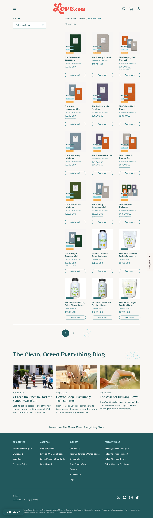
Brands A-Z (18, 454)
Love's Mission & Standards (52, 459)
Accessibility (75, 474)
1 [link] (65, 333)
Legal (72, 479)
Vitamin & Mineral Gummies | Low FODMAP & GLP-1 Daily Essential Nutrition (102, 255)
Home (67, 19)
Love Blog (17, 459)
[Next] (136, 355)
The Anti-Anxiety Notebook (72, 156)
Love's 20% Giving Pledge (51, 454)
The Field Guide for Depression (73, 58)
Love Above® (46, 464)
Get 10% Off (13, 511)
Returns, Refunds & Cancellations (85, 454)
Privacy (27, 499)
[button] (15, 9)
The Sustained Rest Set (102, 155)
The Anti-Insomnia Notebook (100, 107)
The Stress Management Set (72, 107)
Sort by (16, 19)
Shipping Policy (77, 459)
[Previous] (128, 355)
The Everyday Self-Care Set (127, 58)
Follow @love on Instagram (117, 448)
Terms (35, 499)
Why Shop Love (47, 448)
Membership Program (22, 448)
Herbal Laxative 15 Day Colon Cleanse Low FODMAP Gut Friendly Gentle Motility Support (75, 304)
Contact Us (75, 448)
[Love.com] (69, 8)
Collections (79, 19)
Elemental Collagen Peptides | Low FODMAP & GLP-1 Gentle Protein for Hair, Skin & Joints (129, 304)
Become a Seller (20, 464)
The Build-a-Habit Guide (127, 107)
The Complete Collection (125, 205)
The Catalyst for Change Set (126, 156)
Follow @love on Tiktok (115, 459)
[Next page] (87, 333)
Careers (73, 469)
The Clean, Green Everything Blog (59, 354)
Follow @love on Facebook (117, 464)
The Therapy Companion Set (99, 205)
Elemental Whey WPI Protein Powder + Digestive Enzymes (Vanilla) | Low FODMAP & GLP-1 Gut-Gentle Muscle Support (129, 255)
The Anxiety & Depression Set (71, 254)
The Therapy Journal (101, 57)
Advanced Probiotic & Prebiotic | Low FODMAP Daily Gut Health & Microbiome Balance (101, 304)
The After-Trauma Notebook (73, 205)
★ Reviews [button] (150, 262)
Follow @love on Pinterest (116, 454)
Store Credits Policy (78, 464)
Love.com (17, 499)
